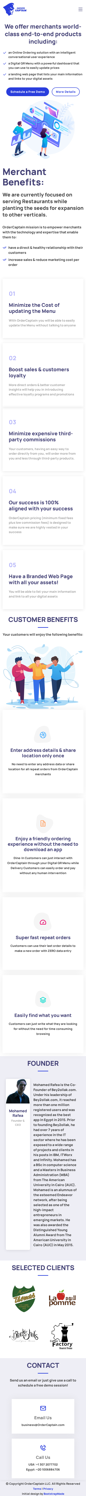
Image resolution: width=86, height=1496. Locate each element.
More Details (66, 92)
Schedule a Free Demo (27, 92)
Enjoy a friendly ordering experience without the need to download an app (43, 844)
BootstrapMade (54, 1494)
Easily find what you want (43, 1015)
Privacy (48, 1489)
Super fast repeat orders (43, 937)
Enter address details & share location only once (43, 753)
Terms (37, 1489)
